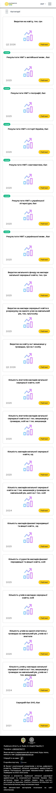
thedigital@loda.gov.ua (24, 754)
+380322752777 (18, 749)
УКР (42, 4)
